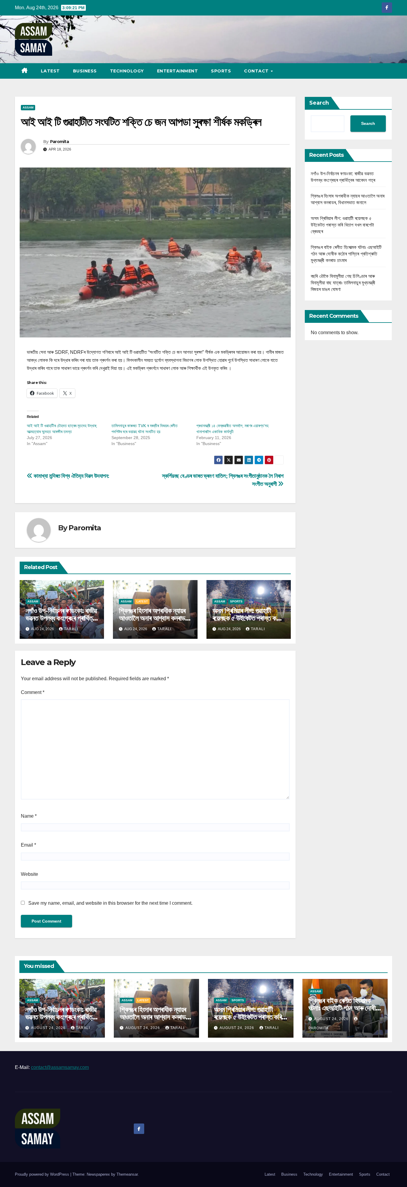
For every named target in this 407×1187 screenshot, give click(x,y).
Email (28, 844)
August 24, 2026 (49, 1028)
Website (29, 874)
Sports (221, 71)
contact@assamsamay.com (60, 1067)
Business (85, 71)
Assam (28, 107)
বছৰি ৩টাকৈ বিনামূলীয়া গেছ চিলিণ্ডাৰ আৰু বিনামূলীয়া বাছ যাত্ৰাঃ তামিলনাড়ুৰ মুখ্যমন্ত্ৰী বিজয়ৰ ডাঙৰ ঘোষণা (343, 283)
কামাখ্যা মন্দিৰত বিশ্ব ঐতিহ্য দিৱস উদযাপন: (70, 476)
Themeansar (127, 1174)
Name (29, 816)
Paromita (59, 141)
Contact (257, 71)
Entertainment (177, 71)
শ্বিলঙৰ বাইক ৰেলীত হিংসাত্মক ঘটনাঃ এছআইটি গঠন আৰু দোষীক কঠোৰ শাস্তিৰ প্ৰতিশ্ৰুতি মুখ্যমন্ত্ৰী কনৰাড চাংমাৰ (346, 254)
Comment (32, 692)
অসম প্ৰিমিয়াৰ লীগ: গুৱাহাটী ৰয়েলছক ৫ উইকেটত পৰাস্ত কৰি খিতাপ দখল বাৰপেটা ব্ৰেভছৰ (246, 618)
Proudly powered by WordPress (42, 1174)
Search (319, 103)
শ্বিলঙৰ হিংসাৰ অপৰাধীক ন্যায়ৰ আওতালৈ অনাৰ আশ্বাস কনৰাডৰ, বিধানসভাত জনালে (154, 618)
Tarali (71, 629)
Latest (50, 71)
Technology (127, 71)
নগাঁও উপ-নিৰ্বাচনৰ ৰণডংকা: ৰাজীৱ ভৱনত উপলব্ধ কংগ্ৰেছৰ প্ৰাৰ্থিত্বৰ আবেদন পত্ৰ (61, 618)
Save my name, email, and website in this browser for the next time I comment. (110, 903)
